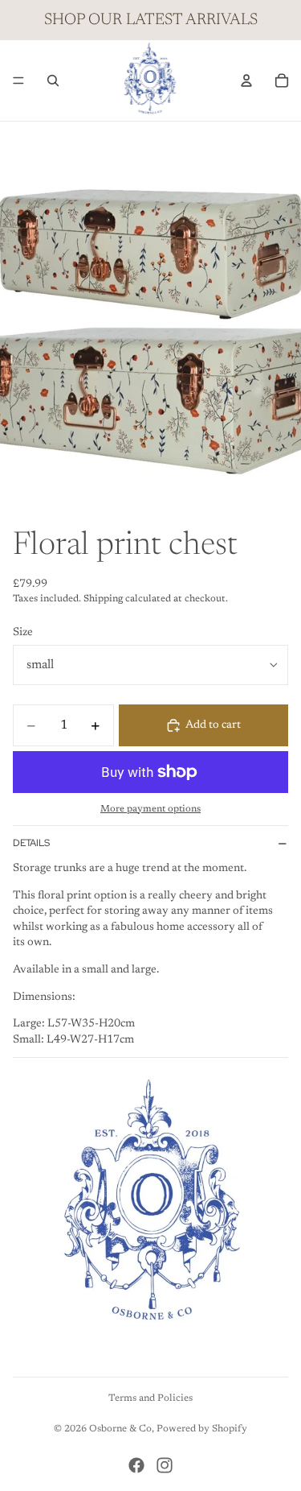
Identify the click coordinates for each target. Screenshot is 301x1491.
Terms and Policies (150, 1398)
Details (31, 842)
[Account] (246, 80)
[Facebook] (136, 1465)
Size (23, 632)
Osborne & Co (120, 1429)
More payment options (150, 809)
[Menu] (18, 80)
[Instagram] (164, 1465)
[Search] (53, 80)
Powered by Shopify (202, 1429)
